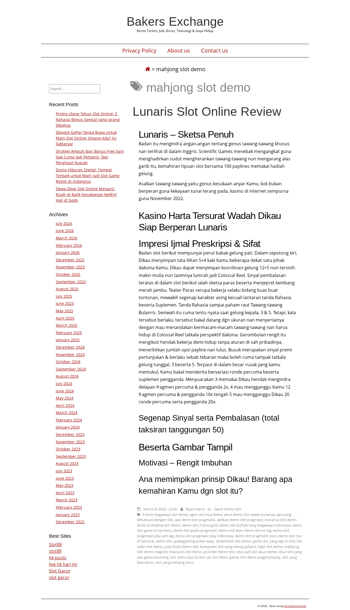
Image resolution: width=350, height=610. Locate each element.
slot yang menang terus (175, 562)
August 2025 (67, 288)
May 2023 (64, 485)
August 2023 (67, 463)
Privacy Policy (139, 50)
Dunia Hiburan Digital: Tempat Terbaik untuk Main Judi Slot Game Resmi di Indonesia (87, 175)
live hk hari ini (63, 564)
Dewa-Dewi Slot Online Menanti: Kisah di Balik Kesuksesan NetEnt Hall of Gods (86, 194)
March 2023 (66, 499)
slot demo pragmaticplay (260, 557)
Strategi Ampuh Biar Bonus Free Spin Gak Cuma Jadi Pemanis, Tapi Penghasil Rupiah (90, 157)
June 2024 (65, 391)
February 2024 (69, 420)
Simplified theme (295, 606)
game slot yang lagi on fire (274, 541)
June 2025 (65, 303)
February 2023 (69, 507)
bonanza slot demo (280, 519)
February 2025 (69, 332)
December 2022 (70, 521)
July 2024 (64, 383)
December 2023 (70, 434)
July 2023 (64, 470)
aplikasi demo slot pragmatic (240, 519)
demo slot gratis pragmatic (195, 530)
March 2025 (66, 325)
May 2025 (64, 310)
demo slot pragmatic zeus (256, 535)
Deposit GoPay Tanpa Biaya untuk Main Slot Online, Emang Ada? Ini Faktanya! (86, 138)
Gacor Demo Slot (227, 509)
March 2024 (66, 412)
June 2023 (65, 478)
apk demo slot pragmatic (195, 519)
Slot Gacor (60, 571)
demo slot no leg (257, 530)
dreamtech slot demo (233, 541)
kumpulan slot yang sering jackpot (228, 546)
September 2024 (71, 369)
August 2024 (67, 376)
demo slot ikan (230, 530)
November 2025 (70, 267)
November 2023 (70, 441)
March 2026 (66, 238)
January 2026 (68, 252)
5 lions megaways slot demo (165, 514)
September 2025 (71, 281)
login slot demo (270, 546)
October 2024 (68, 361)
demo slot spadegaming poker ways (185, 541)
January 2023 (68, 514)
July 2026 (64, 223)
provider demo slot (219, 551)
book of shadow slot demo (158, 525)
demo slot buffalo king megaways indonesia (255, 525)
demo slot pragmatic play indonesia (204, 535)
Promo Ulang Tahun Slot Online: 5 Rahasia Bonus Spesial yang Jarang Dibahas (88, 119)
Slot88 (55, 545)
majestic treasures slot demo (178, 551)
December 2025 (70, 259)
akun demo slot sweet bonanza (249, 514)
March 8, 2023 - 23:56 (160, 509)
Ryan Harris (195, 509)
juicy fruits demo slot (182, 546)
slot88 (55, 551)
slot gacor (59, 577)
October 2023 (68, 449)
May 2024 (64, 398)
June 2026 (65, 230)
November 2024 (70, 354)
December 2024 (70, 347)
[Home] (147, 69)
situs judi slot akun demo (256, 551)
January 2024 (68, 427)
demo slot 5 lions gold (200, 525)
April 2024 (65, 405)
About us (178, 50)
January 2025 (68, 339)
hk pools (57, 558)
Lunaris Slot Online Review (207, 111)
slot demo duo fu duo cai (190, 557)
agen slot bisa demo (206, 514)
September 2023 (71, 456)
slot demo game (225, 557)
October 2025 (68, 274)
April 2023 (65, 492)
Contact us (214, 50)
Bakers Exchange (175, 21)
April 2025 (65, 318)
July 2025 (64, 296)
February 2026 (69, 245)
